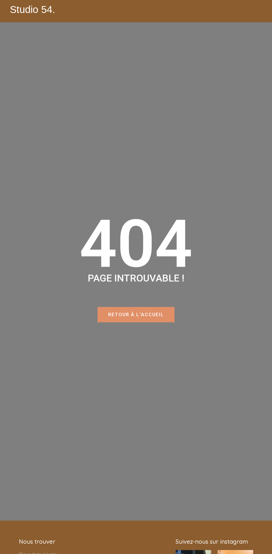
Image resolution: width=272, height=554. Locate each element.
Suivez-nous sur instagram (212, 541)
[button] (258, 11)
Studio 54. (32, 9)
